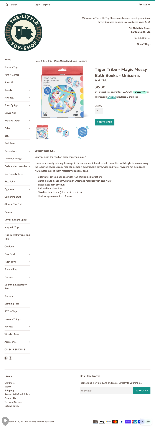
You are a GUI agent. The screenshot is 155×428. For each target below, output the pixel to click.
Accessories (17, 341)
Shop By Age (17, 105)
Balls (7, 135)
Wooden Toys (12, 334)
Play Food (17, 254)
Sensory (9, 296)
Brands (17, 90)
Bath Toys (10, 143)
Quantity (98, 106)
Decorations (17, 151)
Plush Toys (17, 261)
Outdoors (9, 246)
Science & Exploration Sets (16, 286)
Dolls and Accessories (17, 166)
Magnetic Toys (12, 227)
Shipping (111, 96)
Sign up (46, 4)
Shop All (9, 82)
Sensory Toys (11, 67)
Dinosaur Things (13, 158)
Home (8, 59)
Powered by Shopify (45, 421)
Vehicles (17, 326)
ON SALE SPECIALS (15, 349)
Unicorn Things (12, 319)
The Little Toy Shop (28, 421)
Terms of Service (13, 402)
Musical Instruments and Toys (17, 236)
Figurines (17, 189)
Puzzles (17, 277)
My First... (17, 97)
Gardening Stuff (13, 196)
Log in (37, 4)
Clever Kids (10, 112)
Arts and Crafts (17, 120)
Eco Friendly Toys (14, 174)
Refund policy (12, 405)
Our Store (10, 382)
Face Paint (10, 181)
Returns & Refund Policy (17, 394)
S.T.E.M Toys (11, 311)
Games (8, 212)
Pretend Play (11, 269)
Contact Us (10, 398)
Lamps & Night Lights (16, 219)
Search (8, 386)
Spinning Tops (12, 303)
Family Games (12, 74)
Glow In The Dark (14, 204)
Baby (17, 128)
